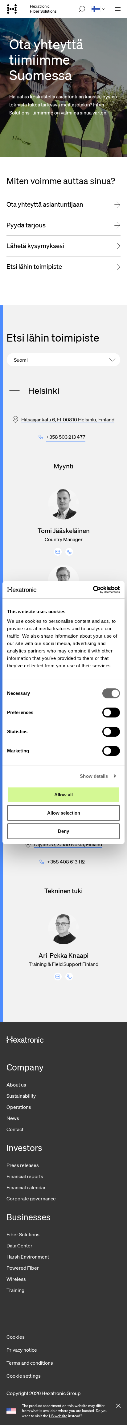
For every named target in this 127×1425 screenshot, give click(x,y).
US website (58, 1416)
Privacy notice (21, 1350)
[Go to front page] (12, 9)
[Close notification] (118, 1406)
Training (15, 1290)
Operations (18, 1107)
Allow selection (63, 813)
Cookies (15, 1337)
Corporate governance (31, 1198)
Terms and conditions (29, 1363)
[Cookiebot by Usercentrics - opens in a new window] (93, 590)
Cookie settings (23, 1376)
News (12, 1118)
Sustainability (21, 1096)
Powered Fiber (22, 1268)
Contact (14, 1129)
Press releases (22, 1165)
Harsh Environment (27, 1257)
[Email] (58, 552)
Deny (63, 831)
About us (16, 1085)
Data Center (19, 1245)
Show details (94, 776)
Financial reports (24, 1176)
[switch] (111, 712)
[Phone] (69, 552)
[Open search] (82, 9)
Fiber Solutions (22, 1234)
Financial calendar (26, 1187)
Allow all (63, 794)
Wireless (16, 1279)
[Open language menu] (98, 9)
